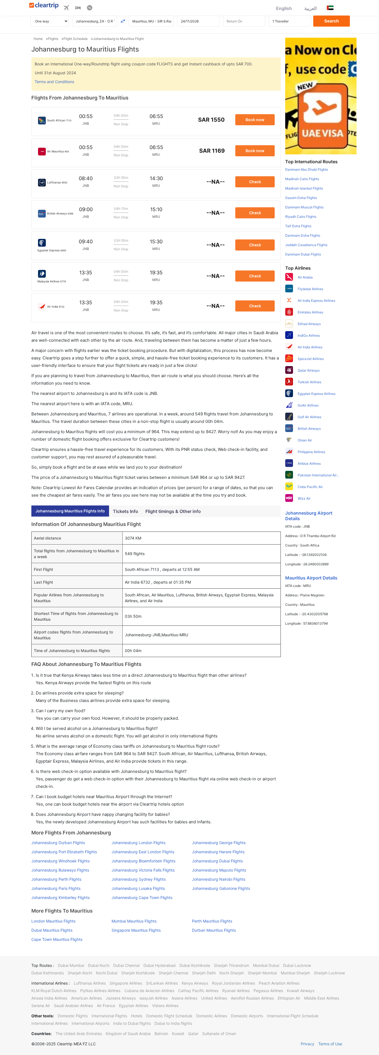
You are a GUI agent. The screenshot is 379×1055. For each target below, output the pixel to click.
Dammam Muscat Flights (304, 207)
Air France (106, 1005)
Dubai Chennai (126, 965)
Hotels (136, 1015)
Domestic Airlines (211, 1015)
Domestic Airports (247, 1015)
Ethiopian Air (289, 998)
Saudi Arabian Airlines (73, 1005)
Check (255, 181)
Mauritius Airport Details (311, 578)
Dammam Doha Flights (302, 235)
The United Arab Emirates (78, 1033)
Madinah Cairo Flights (302, 179)
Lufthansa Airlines (90, 983)
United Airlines (214, 998)
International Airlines (49, 1023)
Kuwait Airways (300, 990)
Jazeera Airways (121, 998)
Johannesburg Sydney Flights (139, 879)
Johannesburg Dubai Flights (217, 861)
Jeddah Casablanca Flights (306, 245)
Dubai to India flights (173, 1023)
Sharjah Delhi (204, 972)
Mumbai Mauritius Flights (134, 921)
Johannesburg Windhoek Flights (60, 861)
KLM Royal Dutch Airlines (53, 990)
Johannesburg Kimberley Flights (60, 897)
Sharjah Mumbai (262, 972)
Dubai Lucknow (297, 965)
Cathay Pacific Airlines (198, 990)
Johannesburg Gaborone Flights (221, 888)
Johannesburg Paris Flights (55, 888)
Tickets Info (125, 511)
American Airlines (86, 998)
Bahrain (161, 1033)
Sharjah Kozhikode (138, 972)
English (284, 8)
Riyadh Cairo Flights (300, 216)
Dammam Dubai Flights (303, 254)
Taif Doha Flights (298, 226)
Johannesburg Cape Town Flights (142, 897)
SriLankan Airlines (162, 983)
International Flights (109, 1015)
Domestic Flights (73, 1015)
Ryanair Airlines (236, 990)
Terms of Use (330, 1043)
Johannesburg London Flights (138, 842)
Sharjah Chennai (173, 972)
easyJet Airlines (154, 998)
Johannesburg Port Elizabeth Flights (64, 851)
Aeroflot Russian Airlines (252, 998)
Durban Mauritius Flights (214, 930)
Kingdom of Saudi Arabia (128, 1033)
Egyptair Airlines (133, 1005)
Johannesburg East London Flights (143, 851)
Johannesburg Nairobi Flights (218, 879)
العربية (310, 8)
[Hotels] (78, 8)
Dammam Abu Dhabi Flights (306, 169)
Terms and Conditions (54, 81)
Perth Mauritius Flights (212, 921)
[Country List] (330, 7)
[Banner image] (321, 95)
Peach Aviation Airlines (279, 983)
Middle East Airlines (321, 998)
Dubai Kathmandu (47, 972)
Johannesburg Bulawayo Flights (60, 870)
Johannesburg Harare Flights (218, 851)
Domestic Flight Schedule (169, 1015)
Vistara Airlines (165, 1005)
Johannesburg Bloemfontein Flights (143, 861)
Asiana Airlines (184, 998)
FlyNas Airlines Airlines (100, 990)
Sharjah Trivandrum (231, 965)
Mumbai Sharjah (295, 972)
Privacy (307, 1043)
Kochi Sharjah (231, 972)
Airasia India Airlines (49, 998)
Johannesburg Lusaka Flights (138, 888)
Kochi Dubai (106, 972)
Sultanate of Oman (219, 1033)
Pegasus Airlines (268, 990)
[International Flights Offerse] (89, 8)
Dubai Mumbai (71, 965)
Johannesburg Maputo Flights (219, 870)
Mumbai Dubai (266, 965)
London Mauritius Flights (53, 921)
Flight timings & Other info (173, 511)
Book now (255, 119)
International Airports (90, 1023)
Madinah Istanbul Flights (304, 188)
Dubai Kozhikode (195, 965)
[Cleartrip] (44, 6)
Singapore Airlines (126, 983)
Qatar (193, 1033)
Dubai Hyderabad (159, 965)
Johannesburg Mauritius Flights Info (70, 511)
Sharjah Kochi (80, 972)
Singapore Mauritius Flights (136, 930)
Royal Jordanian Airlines (233, 983)
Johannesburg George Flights (219, 842)
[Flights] (66, 8)
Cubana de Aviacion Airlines (149, 990)
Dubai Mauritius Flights (51, 930)
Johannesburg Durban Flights (58, 842)
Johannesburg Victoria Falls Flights (143, 870)
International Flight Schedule (293, 1015)
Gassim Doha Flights (301, 198)
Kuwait (178, 1033)
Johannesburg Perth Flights (56, 879)
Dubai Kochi (98, 965)
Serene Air (40, 1005)
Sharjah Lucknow (329, 972)
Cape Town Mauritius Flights (56, 939)
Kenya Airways (195, 983)
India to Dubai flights (132, 1023)
